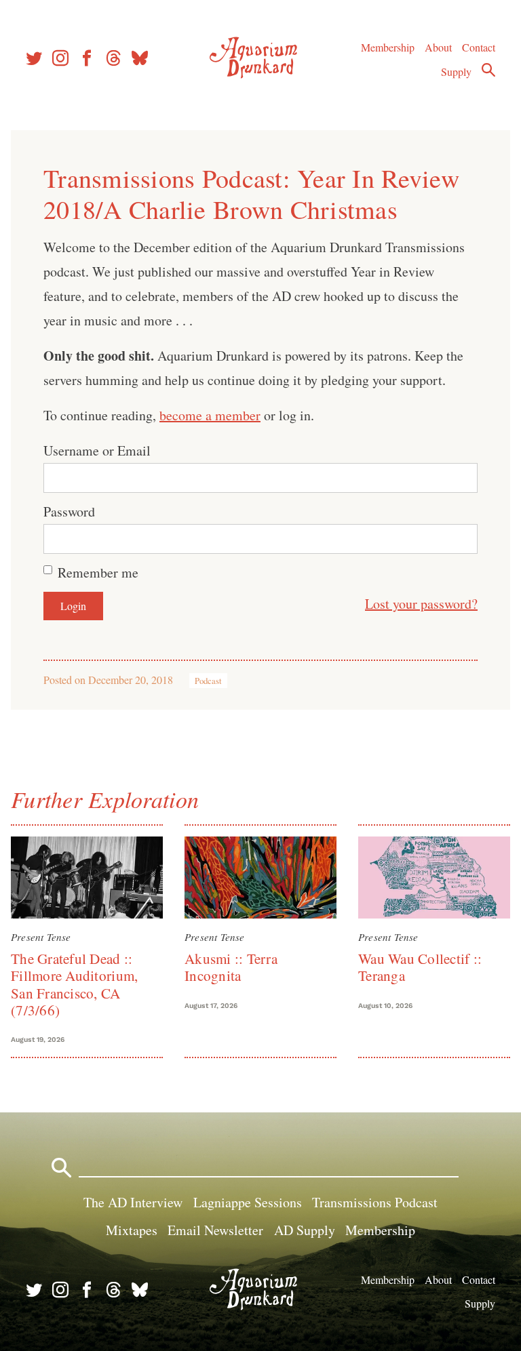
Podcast (208, 680)
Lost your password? (421, 603)
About (438, 47)
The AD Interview (132, 1202)
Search (488, 70)
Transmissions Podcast (375, 1202)
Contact (478, 47)
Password (69, 511)
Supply (456, 71)
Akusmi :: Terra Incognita (231, 967)
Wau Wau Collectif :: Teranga (420, 967)
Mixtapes (131, 1230)
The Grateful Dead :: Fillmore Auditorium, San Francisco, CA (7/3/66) (74, 984)
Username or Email (97, 450)
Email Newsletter (215, 1230)
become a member (209, 415)
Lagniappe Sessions (247, 1202)
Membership (387, 47)
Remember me (98, 572)
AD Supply (304, 1230)
